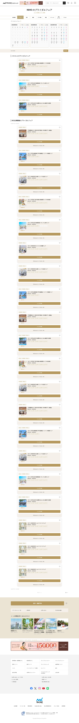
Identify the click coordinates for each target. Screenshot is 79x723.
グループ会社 (56, 706)
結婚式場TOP (21, 640)
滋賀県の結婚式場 (28, 640)
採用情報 (63, 706)
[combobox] (54, 3)
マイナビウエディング (14, 640)
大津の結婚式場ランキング (36, 640)
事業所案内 (30, 706)
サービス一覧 (22, 706)
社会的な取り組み (38, 706)
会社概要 (15, 706)
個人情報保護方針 (47, 706)
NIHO (42, 640)
